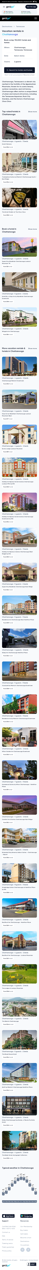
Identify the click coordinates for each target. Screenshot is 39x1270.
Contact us (6, 1232)
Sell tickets (24, 1234)
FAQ (3, 1236)
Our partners (24, 1245)
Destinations (7, 26)
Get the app (31, 7)
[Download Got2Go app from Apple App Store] (10, 1216)
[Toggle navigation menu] (4, 7)
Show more (32, 112)
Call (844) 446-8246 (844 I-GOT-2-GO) (8, 1227)
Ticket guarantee (8, 1247)
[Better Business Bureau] (32, 1264)
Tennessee (20, 26)
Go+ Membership (26, 1226)
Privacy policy (6, 1251)
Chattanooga (10, 34)
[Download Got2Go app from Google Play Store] (28, 1216)
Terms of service (7, 1239)
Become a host (29, 75)
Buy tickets (24, 1230)
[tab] (10, 12)
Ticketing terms (7, 1243)
